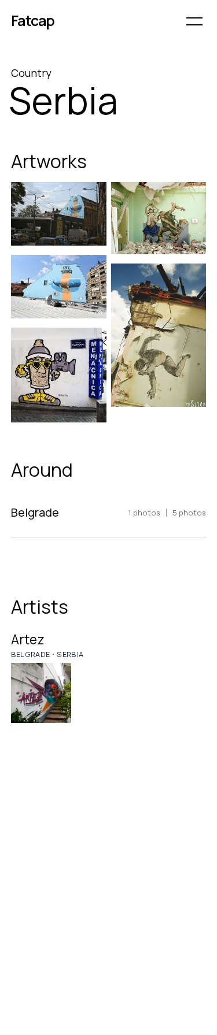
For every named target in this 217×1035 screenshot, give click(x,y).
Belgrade (30, 654)
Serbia (70, 654)
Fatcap (33, 20)
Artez (28, 639)
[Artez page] (41, 693)
